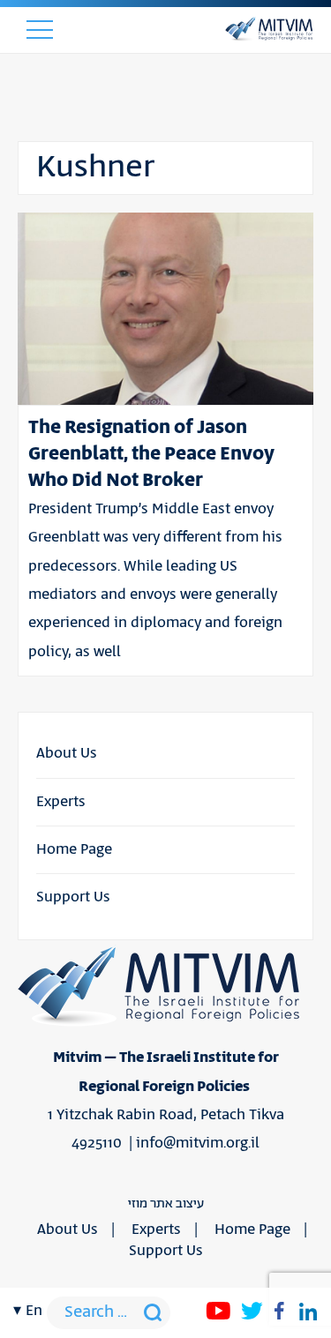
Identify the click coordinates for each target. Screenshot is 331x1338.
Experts (61, 801)
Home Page (74, 849)
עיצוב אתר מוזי (166, 1203)
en (34, 1310)
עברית (33, 424)
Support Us (73, 897)
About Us (66, 753)
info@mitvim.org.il (198, 1143)
